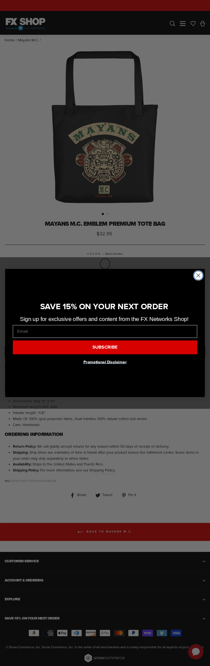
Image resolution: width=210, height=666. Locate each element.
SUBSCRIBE (105, 347)
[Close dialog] (198, 275)
